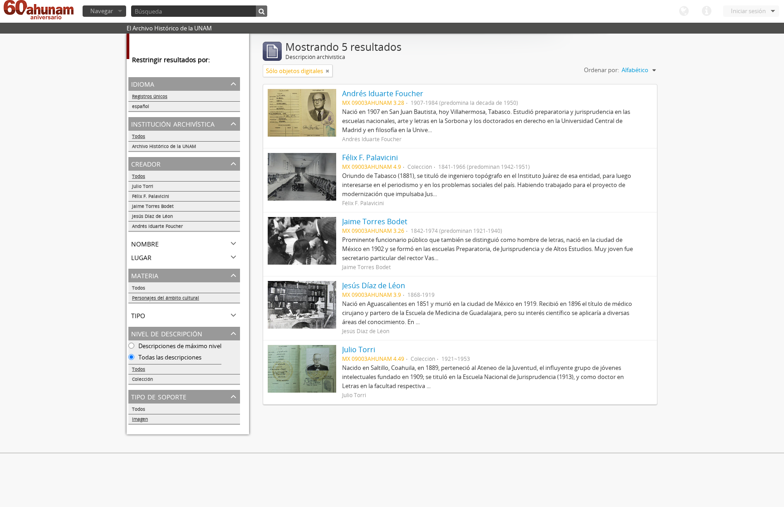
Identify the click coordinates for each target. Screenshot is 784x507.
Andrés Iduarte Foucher (157, 226)
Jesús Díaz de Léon (152, 216)
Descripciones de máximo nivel (179, 346)
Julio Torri (142, 186)
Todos (138, 136)
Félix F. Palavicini (150, 196)
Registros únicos (149, 96)
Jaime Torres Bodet (153, 206)
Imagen (140, 419)
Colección (142, 379)
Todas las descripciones (169, 357)
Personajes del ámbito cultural (165, 298)
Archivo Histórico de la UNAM (164, 146)
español (140, 106)
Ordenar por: (601, 70)
